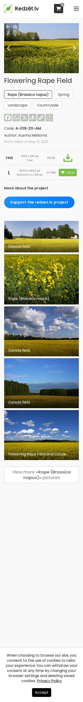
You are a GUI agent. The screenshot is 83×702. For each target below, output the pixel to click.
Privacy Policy (49, 680)
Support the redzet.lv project (39, 202)
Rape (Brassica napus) (28, 94)
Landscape (17, 105)
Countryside (48, 105)
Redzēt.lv (27, 8)
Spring (63, 94)
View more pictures (41, 474)
